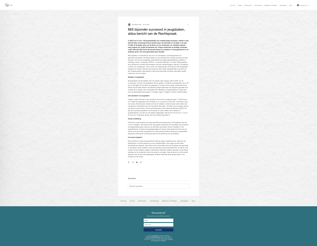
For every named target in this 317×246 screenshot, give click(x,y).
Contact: (153, 235)
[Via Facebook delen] (129, 162)
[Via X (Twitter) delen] (133, 162)
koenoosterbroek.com (156, 236)
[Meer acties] (188, 25)
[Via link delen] (141, 162)
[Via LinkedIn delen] (137, 162)
